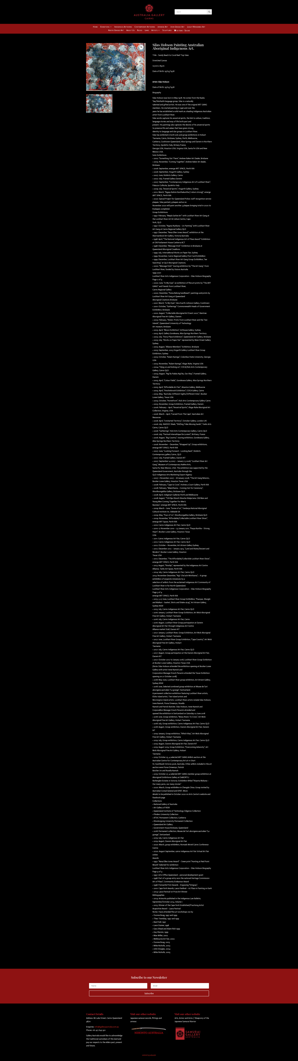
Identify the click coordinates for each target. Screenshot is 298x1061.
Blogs (139, 30)
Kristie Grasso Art (116, 30)
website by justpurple (149, 1055)
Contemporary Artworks (144, 27)
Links (147, 30)
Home (95, 27)
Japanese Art (162, 27)
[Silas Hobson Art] (99, 112)
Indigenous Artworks (123, 27)
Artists (154, 30)
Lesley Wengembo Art (196, 27)
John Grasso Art (177, 27)
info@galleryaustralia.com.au (107, 1027)
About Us (130, 30)
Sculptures (166, 30)
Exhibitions (104, 27)
